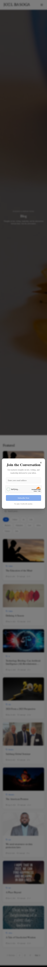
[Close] (41, 462)
